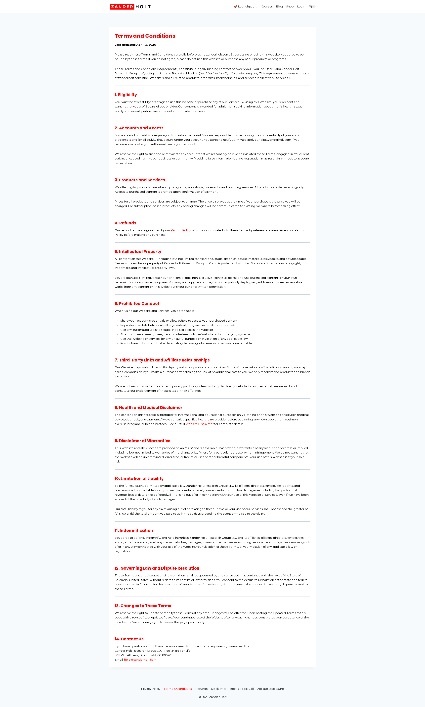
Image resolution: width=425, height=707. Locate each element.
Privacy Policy (150, 688)
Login (301, 6)
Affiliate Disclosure (270, 688)
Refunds (201, 688)
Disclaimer (218, 688)
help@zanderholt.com (140, 659)
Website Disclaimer (200, 424)
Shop (290, 6)
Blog (279, 6)
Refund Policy (181, 230)
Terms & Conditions (178, 688)
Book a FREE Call (242, 688)
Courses (267, 6)
